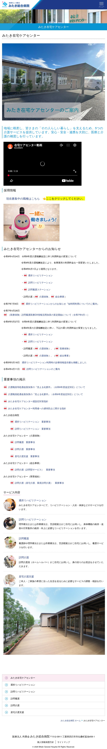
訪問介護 (24, 557)
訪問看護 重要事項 (25, 442)
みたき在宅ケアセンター (23, 677)
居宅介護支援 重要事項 (27, 456)
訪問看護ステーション (39, 289)
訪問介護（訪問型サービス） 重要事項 (35, 469)
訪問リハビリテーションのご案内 (43, 369)
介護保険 (43, 296)
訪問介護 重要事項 (25, 449)
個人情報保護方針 (45, 741)
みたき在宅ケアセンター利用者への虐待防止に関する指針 (37, 408)
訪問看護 (24, 538)
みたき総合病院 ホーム (71, 720)
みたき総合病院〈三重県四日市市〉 (15, 4)
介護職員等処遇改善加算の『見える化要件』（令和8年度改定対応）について (46, 387)
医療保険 (64, 348)
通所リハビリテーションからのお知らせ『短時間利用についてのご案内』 (62, 303)
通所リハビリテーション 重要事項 (32, 421)
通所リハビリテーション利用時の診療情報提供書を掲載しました (54, 362)
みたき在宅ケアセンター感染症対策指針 (28, 401)
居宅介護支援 (26, 576)
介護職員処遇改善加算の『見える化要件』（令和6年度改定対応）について (45, 394)
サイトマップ (63, 741)
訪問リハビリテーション (40, 282)
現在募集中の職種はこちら (23, 198)
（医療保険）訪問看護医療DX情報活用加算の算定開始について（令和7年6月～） (48, 314)
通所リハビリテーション (40, 275)
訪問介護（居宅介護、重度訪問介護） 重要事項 (39, 482)
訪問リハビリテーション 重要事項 (32, 428)
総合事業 (59, 296)
